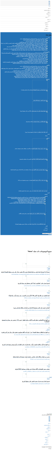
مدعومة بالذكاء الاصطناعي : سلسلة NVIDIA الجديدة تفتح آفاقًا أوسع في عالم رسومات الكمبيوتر (27, 202)
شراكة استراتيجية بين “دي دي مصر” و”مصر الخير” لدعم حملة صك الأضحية (34, 42)
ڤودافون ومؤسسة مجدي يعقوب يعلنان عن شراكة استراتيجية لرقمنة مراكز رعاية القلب (31, 72)
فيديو (49, 15)
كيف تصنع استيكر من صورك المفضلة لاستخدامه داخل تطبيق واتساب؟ (34, 89)
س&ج (46, 17)
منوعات (46, 28)
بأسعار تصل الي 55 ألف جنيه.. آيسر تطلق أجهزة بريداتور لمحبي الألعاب (32, 213)
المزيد (49, 21)
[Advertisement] (26, 242)
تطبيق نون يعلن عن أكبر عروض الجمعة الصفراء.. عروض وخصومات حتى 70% (33, 180)
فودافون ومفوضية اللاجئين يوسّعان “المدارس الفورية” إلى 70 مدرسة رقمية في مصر (32, 47)
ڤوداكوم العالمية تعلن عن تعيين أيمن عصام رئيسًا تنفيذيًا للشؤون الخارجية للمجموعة (32, 75)
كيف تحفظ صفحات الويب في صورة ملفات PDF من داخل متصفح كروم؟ (34, 111)
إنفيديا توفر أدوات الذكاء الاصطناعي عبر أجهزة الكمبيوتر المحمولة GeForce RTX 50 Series (28, 198)
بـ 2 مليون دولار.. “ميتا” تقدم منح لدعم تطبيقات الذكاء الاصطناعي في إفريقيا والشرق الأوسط (30, 63)
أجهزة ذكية (46, 30)
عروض (48, 19)
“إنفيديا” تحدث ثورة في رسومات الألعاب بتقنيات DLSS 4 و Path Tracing (32, 200)
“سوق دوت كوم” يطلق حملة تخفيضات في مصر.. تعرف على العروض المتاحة (33, 190)
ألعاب (47, 26)
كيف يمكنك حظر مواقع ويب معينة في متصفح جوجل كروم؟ (36, 132)
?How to (48, 13)
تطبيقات (46, 22)
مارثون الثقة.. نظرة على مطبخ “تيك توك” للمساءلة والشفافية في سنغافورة (33, 60)
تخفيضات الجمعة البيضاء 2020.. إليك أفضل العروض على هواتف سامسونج (34, 159)
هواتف (48, 12)
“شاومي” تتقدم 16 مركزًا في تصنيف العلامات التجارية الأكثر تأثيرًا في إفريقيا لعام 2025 (31, 77)
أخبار (49, 8)
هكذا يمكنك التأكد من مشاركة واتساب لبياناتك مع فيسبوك (37, 121)
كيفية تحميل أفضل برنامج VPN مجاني (40, 100)
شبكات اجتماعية (47, 10)
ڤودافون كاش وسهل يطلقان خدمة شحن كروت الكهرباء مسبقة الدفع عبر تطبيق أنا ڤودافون (30, 70)
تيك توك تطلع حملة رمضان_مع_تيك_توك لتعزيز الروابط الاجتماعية (35, 58)
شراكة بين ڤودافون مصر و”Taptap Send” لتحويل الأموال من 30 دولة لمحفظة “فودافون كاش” (30, 45)
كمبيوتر (46, 24)
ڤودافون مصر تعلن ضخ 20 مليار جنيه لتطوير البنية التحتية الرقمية (35, 39)
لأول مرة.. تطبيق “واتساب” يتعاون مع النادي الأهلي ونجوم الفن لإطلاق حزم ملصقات (32, 56)
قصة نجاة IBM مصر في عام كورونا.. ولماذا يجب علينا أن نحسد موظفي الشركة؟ (30, 224)
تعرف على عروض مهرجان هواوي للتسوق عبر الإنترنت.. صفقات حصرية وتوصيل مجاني (31, 148)
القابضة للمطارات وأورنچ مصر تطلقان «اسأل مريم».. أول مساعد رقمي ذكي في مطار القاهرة (30, 49)
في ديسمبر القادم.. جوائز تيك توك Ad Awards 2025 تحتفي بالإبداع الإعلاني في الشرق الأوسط (30, 54)
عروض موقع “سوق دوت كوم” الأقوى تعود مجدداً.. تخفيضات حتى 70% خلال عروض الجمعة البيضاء (29, 169)
